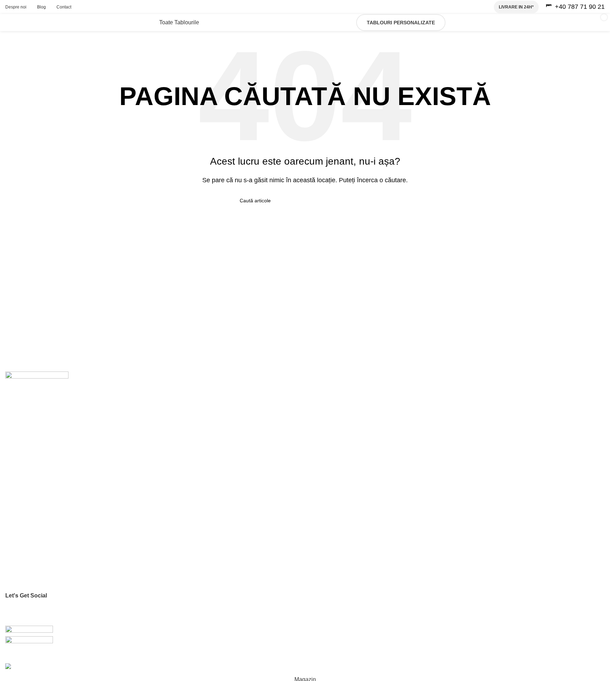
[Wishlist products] (471, 23)
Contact (14, 428)
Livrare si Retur (22, 585)
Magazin (14, 452)
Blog (10, 440)
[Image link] (36, 382)
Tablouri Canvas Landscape (36, 507)
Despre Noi (17, 416)
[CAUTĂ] (367, 200)
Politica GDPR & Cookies (33, 561)
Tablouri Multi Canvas (29, 519)
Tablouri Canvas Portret (31, 482)
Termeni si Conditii (25, 549)
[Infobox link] (575, 7)
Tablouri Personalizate (401, 22)
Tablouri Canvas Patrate (32, 495)
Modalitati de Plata (26, 573)
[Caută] (454, 23)
